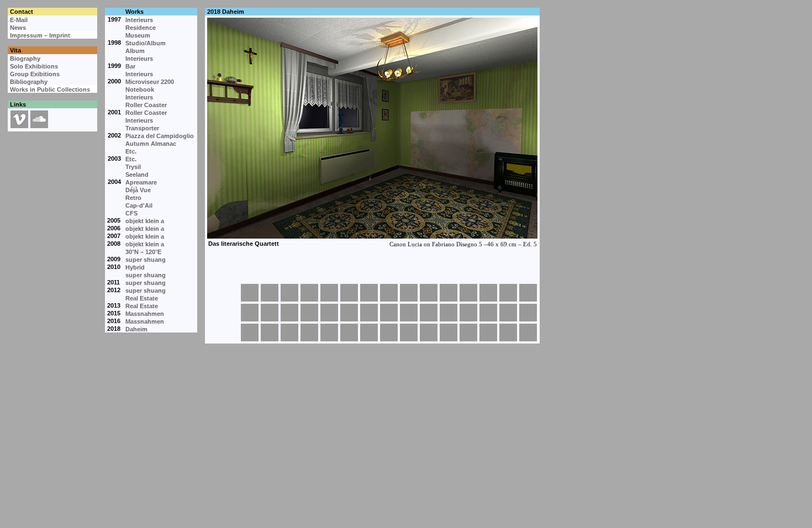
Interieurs (139, 20)
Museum (137, 35)
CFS (131, 213)
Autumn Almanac (150, 143)
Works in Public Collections (50, 89)
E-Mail (19, 20)
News (18, 27)
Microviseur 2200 (149, 81)
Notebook (139, 89)
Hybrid (135, 267)
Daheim (136, 329)
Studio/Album (145, 43)
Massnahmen (144, 313)
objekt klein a (144, 221)
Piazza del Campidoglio (159, 136)
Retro (133, 197)
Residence (140, 27)
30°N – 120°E (143, 252)
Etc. (130, 151)
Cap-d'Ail (138, 205)
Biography (25, 58)
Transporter (142, 128)
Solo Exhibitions (34, 66)
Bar (130, 66)
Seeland (137, 174)
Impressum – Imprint (40, 35)
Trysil (133, 166)
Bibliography (29, 81)
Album (135, 50)
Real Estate (141, 298)
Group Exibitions (35, 74)
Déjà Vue (138, 190)
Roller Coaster (146, 105)
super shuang (145, 259)
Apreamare (141, 182)
